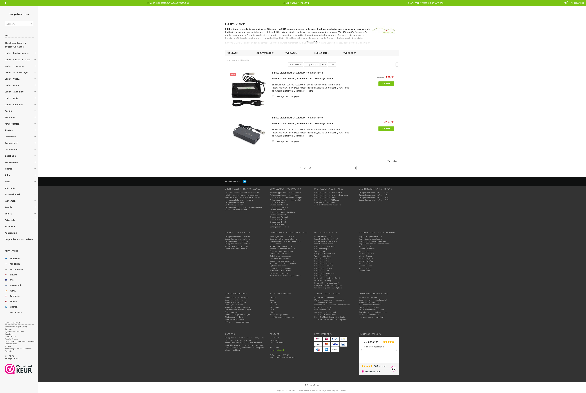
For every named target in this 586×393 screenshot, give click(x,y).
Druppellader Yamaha (279, 207)
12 (323, 64)
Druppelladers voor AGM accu (326, 200)
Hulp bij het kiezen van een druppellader (242, 195)
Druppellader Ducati (278, 219)
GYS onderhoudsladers (279, 258)
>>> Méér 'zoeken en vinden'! (371, 317)
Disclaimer (9, 334)
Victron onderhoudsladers (280, 270)
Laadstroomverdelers (279, 273)
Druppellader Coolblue (323, 266)
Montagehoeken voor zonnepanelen (329, 300)
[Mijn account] (5, 2)
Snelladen (320, 53)
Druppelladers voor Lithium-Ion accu (329, 192)
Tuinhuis (273, 305)
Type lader (350, 53)
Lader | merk (12, 85)
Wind (7, 181)
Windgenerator (320, 251)
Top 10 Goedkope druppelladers (372, 241)
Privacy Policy (10, 336)
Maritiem (10, 187)
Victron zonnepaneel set (369, 314)
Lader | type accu (14, 66)
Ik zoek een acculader (323, 236)
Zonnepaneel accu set (323, 302)
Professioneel (12, 194)
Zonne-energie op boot (279, 314)
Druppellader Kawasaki (279, 205)
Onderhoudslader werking (236, 209)
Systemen (10, 200)
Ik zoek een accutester (323, 244)
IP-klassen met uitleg (322, 280)
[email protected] (277, 350)
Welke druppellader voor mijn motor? (285, 192)
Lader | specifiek (14, 104)
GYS (12, 280)
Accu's (8, 110)
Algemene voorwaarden (14, 331)
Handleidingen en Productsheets (18, 348)
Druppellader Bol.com (323, 263)
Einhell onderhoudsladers (280, 256)
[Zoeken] (31, 22)
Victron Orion (364, 263)
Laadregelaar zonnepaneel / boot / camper (332, 305)
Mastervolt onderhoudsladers (282, 261)
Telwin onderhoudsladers (280, 268)
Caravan (273, 302)
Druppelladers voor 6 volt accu (237, 239)
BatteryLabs (16, 269)
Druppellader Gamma (323, 268)
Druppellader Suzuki (278, 214)
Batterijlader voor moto (279, 227)
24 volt (272, 312)
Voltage (233, 53)
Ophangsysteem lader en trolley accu (285, 241)
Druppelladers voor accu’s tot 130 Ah (374, 197)
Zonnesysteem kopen (234, 305)
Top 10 (8, 213)
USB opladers (275, 244)
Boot (272, 300)
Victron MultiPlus (366, 261)
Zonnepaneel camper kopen (237, 297)
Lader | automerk (14, 91)
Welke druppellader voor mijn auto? (284, 195)
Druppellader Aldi (321, 261)
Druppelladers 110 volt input (236, 241)
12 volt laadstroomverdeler (325, 314)
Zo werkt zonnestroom (368, 297)
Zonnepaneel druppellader (236, 300)
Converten (10, 136)
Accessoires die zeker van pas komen (285, 275)
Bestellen (386, 83)
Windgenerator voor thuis (324, 253)
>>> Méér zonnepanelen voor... (283, 317)
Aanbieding (11, 232)
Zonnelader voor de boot (235, 302)
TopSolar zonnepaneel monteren (373, 312)
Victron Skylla (364, 270)
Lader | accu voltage (16, 72)
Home (227, 60)
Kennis (8, 207)
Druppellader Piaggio (278, 224)
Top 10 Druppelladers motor (370, 236)
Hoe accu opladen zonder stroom (239, 200)
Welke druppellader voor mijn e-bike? (285, 200)
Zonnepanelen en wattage (370, 302)
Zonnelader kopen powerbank (237, 307)
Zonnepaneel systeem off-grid (237, 314)
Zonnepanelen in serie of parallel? (373, 300)
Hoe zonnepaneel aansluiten (371, 305)
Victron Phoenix (365, 266)
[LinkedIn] (245, 181)
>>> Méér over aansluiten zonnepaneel (330, 319)
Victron (9, 168)
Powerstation (12, 123)
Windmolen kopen (321, 248)
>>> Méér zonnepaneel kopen (237, 322)
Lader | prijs (11, 98)
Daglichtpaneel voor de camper (238, 309)
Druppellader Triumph (279, 217)
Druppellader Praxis (322, 275)
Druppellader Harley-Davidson (282, 212)
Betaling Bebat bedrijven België (327, 278)
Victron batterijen (366, 251)
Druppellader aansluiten (235, 202)
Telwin (13, 301)
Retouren (10, 226)
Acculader (10, 117)
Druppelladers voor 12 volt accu (238, 236)
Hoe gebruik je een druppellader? (328, 285)
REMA (13, 290)
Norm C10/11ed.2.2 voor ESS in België (329, 317)
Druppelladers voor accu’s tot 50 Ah (373, 192)
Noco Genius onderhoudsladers (283, 263)
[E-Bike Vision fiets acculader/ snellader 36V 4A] (249, 89)
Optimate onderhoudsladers (281, 266)
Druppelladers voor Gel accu (326, 197)
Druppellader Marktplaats (324, 273)
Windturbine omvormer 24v (236, 248)
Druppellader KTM (277, 209)
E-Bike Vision (245, 60)
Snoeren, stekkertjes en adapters (283, 239)
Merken (235, 60)
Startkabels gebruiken (234, 205)
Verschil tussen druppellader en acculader (242, 197)
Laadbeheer (11, 149)
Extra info (10, 220)
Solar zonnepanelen (233, 312)
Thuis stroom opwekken (235, 319)
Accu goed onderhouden (324, 202)
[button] (35, 53)
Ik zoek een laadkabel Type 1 (326, 239)
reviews (343, 390)
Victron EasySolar (366, 258)
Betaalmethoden (11, 339)
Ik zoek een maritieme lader (326, 241)
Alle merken (295, 64)
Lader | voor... (12, 78)
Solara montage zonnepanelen (371, 309)
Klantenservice (11, 344)
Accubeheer (11, 143)
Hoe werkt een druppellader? (326, 283)
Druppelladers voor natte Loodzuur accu (331, 195)
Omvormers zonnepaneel (325, 312)
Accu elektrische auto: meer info (327, 205)
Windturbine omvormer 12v (236, 246)
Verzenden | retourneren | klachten (20, 341)
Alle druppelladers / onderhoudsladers (15, 45)
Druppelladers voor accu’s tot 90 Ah (373, 195)
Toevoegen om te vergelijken (287, 96)
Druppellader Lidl (321, 270)
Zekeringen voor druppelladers (283, 236)
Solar (7, 175)
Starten (9, 130)
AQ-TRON (15, 263)
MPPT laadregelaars (322, 307)
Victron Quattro (365, 268)
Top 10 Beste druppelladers (370, 239)
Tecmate (15, 296)
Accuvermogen (266, 53)
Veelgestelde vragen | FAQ (16, 326)
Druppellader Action (322, 258)
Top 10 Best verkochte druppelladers (374, 244)
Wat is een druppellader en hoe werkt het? (242, 192)
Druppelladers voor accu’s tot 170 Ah (374, 200)
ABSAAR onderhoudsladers (281, 246)
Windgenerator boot (322, 256)
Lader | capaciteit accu (17, 59)
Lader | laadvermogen (17, 53)
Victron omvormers (367, 248)
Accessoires (11, 162)
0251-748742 (9, 356)
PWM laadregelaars (322, 309)
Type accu (291, 53)
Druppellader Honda (278, 222)
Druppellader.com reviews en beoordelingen (243, 207)
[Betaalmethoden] (318, 339)
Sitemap (8, 346)
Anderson (15, 258)
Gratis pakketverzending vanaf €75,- (426, 3)
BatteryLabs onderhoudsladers (282, 248)
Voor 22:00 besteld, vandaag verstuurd (169, 3)
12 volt (272, 309)
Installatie (10, 155)
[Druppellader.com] (19, 14)
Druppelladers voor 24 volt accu (238, 244)
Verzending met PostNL (297, 3)
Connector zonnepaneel (324, 297)
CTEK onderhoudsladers (279, 253)
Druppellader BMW (277, 202)
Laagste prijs (311, 64)
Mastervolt (16, 285)
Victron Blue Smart (366, 253)
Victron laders (365, 246)
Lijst (331, 64)
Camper (273, 297)
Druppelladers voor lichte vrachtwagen (286, 197)
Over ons (8, 329)
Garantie (8, 351)
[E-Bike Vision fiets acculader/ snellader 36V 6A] (249, 134)
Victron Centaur (365, 256)
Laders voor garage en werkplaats (328, 288)
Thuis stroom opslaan (234, 317)
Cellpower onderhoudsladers (282, 251)
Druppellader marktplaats (324, 246)
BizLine (13, 274)
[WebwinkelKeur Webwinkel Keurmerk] (24, 369)
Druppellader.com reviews (19, 239)
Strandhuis (274, 307)
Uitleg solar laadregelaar (369, 307)
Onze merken (11, 251)
